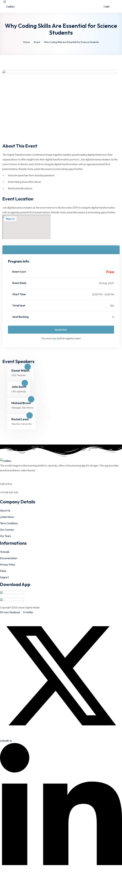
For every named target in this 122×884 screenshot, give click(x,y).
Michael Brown (21, 403)
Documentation (8, 558)
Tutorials (4, 551)
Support (4, 577)
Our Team (5, 536)
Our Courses (7, 529)
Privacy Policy (7, 564)
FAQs (3, 570)
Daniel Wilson (20, 370)
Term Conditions (9, 523)
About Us (5, 510)
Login (107, 6)
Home (26, 42)
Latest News (7, 516)
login (54, 338)
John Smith (18, 387)
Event (37, 42)
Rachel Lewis (20, 419)
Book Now (61, 329)
